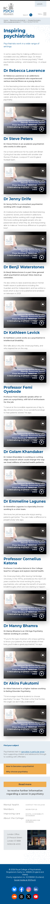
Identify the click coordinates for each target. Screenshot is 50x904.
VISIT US (42, 848)
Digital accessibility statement (35, 815)
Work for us (31, 809)
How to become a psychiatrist (20, 766)
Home (6, 20)
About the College (14, 818)
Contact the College (35, 805)
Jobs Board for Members (33, 821)
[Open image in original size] (9, 9)
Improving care (12, 814)
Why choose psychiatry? (12, 22)
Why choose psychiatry (17, 772)
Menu (40, 14)
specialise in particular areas (32, 752)
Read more (25, 784)
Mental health (11, 805)
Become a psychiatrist (17, 20)
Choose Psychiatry (34, 20)
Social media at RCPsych (25, 880)
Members (9, 809)
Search (30, 14)
